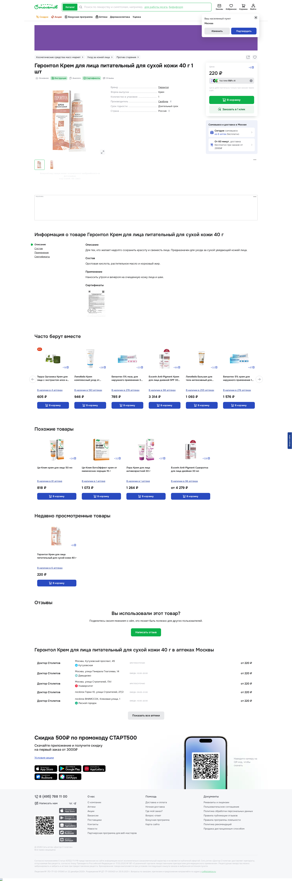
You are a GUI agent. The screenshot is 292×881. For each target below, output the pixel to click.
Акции (58, 16)
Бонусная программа (80, 16)
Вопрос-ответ (153, 815)
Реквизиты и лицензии (216, 802)
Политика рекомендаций (218, 824)
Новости (92, 828)
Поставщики (95, 819)
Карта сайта (152, 824)
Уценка (137, 16)
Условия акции (44, 757)
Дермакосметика (120, 16)
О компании (94, 802)
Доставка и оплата (156, 802)
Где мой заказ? (154, 811)
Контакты (93, 824)
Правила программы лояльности (222, 819)
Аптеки (103, 16)
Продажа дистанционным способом (224, 828)
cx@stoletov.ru (209, 871)
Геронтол (163, 87)
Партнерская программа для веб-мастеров (112, 833)
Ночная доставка (155, 806)
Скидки (44, 16)
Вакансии (93, 815)
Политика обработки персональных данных (228, 811)
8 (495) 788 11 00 (53, 797)
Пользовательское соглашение (221, 806)
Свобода (163, 101)
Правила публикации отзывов (221, 815)
